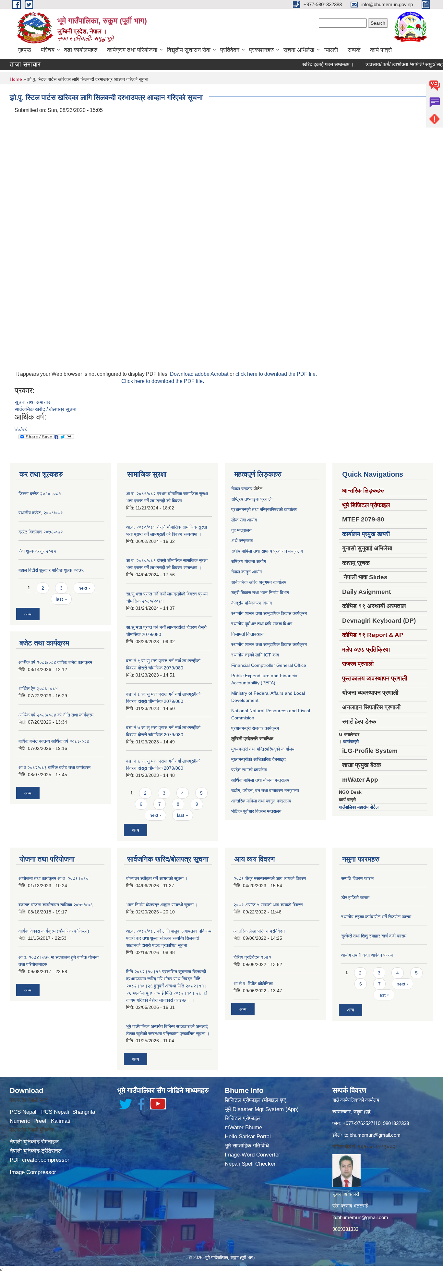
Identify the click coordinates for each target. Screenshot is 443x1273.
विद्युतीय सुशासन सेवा (188, 50)
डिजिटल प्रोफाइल (242, 1118)
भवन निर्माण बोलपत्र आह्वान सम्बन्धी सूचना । (162, 904)
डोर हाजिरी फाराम (355, 897)
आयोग (252, 519)
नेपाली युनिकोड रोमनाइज (34, 1142)
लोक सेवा (239, 519)
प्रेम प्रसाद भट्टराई (350, 1205)
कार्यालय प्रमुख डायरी (366, 534)
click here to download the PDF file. (276, 374)
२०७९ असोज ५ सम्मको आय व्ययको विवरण (268, 904)
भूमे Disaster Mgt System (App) (262, 1109)
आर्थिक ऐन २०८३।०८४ (38, 688)
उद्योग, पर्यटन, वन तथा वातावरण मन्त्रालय (265, 790)
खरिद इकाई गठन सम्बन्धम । (308, 64)
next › (84, 588)
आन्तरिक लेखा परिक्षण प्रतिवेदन (259, 931)
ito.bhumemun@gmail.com (372, 1135)
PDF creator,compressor (39, 1160)
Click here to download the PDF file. (162, 381)
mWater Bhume (243, 1127)
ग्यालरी (331, 50)
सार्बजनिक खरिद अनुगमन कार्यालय (258, 582)
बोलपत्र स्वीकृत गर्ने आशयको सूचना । (157, 878)
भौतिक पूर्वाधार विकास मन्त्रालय (256, 811)
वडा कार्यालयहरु (80, 50)
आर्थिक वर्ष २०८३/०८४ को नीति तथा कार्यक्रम (55, 714)
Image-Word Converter (252, 1155)
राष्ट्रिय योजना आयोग (248, 561)
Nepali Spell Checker (250, 1164)
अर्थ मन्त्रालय (242, 540)
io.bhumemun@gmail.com (360, 1217)
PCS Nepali (55, 1112)
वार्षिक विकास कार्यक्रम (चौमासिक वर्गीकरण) (53, 931)
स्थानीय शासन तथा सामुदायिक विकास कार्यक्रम (269, 613)
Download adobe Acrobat (200, 374)
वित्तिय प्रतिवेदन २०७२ (252, 957)
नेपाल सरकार (241, 488)
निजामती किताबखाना (247, 634)
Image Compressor (33, 1172)
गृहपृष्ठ (24, 50)
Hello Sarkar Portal (248, 1136)
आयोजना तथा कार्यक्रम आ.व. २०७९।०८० (53, 878)
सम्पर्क (354, 50)
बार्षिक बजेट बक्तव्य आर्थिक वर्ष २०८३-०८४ (53, 741)
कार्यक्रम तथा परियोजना (132, 50)
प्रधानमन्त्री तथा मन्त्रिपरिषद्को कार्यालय (264, 509)
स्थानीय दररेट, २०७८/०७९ (40, 512)
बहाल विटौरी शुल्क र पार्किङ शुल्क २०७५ (51, 570)
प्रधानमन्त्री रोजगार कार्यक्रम (255, 728)
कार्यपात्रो (351, 741)
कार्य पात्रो (381, 50)
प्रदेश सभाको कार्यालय (249, 769)
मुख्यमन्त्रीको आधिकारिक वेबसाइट (258, 759)
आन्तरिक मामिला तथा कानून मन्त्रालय (261, 800)
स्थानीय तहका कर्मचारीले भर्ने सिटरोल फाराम (376, 916)
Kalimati (60, 1121)
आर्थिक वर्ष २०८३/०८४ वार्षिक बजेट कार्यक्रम (55, 662)
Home (16, 79)
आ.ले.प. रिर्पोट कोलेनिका (253, 983)
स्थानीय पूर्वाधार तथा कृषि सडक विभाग (261, 623)
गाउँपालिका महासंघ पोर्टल (358, 807)
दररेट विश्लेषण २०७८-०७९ (40, 531)
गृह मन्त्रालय (241, 530)
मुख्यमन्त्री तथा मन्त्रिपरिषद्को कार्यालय (262, 749)
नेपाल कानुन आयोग (246, 571)
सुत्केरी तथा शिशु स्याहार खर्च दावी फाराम (373, 935)
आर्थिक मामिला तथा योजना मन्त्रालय (260, 780)
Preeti (40, 1121)
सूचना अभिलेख (298, 50)
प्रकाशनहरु (261, 50)
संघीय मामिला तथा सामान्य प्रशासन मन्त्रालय (267, 551)
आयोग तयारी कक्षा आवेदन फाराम (367, 955)
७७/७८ (21, 429)
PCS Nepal (23, 1112)
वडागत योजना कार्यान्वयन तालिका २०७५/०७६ (55, 904)
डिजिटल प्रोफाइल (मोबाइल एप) (256, 1100)
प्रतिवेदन (229, 50)
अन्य (27, 614)
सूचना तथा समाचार (32, 402)
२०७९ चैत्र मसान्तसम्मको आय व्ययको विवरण (269, 878)
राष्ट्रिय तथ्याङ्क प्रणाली (251, 499)
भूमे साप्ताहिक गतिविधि (247, 1146)
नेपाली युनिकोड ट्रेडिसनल (36, 1151)
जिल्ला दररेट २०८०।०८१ (39, 493)
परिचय (47, 50)
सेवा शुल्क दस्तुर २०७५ (37, 551)
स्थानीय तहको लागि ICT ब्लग (255, 654)
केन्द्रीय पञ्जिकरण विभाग (251, 603)
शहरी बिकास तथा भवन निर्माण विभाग (260, 592)
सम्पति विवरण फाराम (357, 878)
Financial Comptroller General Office (268, 665)
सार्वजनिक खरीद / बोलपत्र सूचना (46, 409)
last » (61, 599)
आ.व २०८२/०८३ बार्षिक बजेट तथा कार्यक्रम (54, 767)
